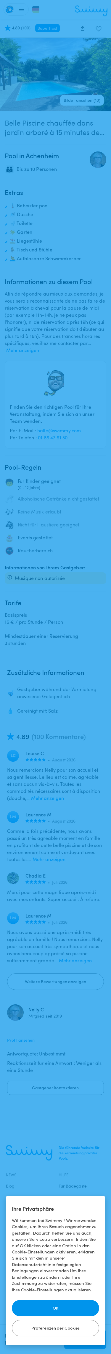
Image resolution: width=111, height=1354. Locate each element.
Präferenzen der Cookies (55, 1328)
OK (55, 1308)
